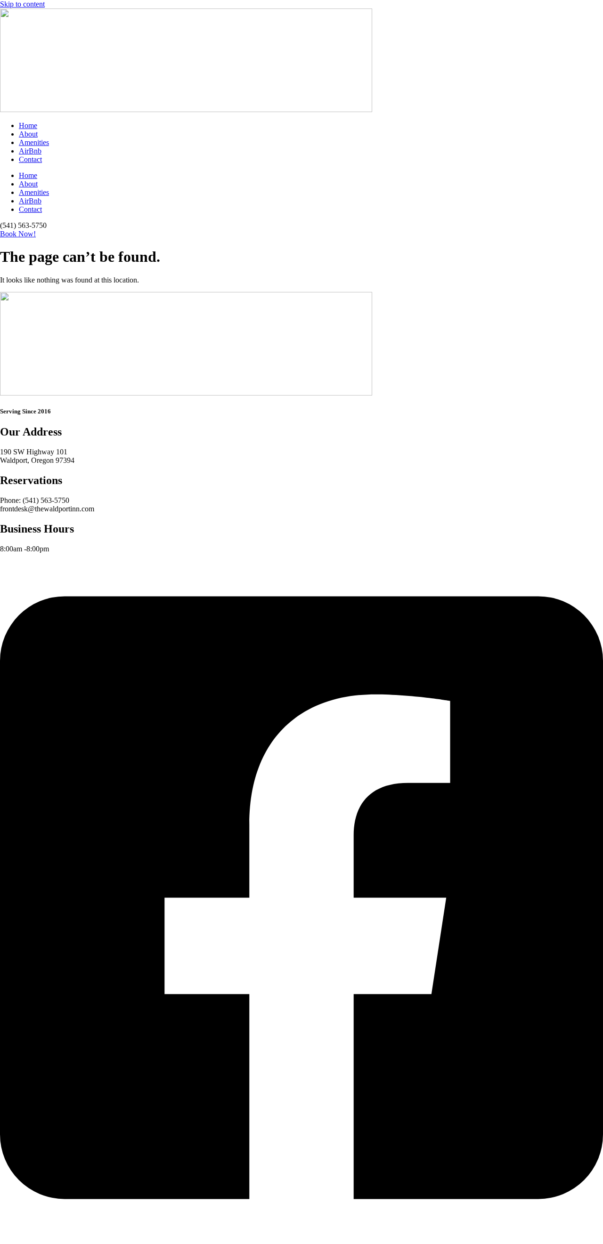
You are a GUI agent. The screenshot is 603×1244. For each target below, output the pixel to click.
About (28, 134)
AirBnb (30, 151)
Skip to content (22, 4)
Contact (30, 159)
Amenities (34, 142)
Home (28, 125)
